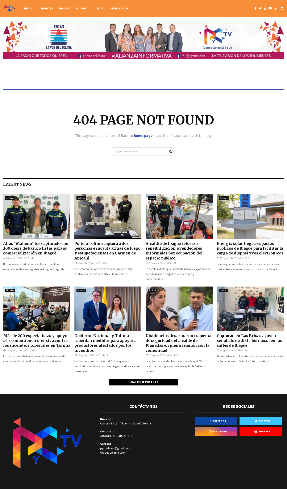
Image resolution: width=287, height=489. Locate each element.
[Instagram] (266, 8)
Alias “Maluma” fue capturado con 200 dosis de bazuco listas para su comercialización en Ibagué (35, 248)
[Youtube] (271, 8)
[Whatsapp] (276, 8)
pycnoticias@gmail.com (115, 448)
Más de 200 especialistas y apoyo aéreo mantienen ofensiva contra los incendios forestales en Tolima (36, 340)
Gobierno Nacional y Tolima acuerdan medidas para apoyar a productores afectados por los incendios (105, 343)
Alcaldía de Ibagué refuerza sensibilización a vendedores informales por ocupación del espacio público (174, 251)
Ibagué (64, 8)
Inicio (28, 8)
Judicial (98, 8)
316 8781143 (108, 436)
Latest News (17, 184)
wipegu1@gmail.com (113, 452)
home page (143, 135)
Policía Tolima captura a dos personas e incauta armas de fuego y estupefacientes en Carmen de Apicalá (107, 251)
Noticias (81, 198)
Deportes (46, 8)
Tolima (80, 8)
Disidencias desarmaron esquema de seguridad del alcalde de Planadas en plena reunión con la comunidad (178, 343)
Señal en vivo (119, 8)
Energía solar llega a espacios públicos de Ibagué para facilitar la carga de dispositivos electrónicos (250, 248)
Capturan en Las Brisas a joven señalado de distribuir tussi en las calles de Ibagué (249, 340)
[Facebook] (257, 8)
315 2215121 (126, 436)
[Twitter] (261, 8)
